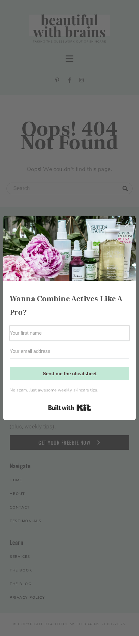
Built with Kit (69, 408)
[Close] (126, 225)
